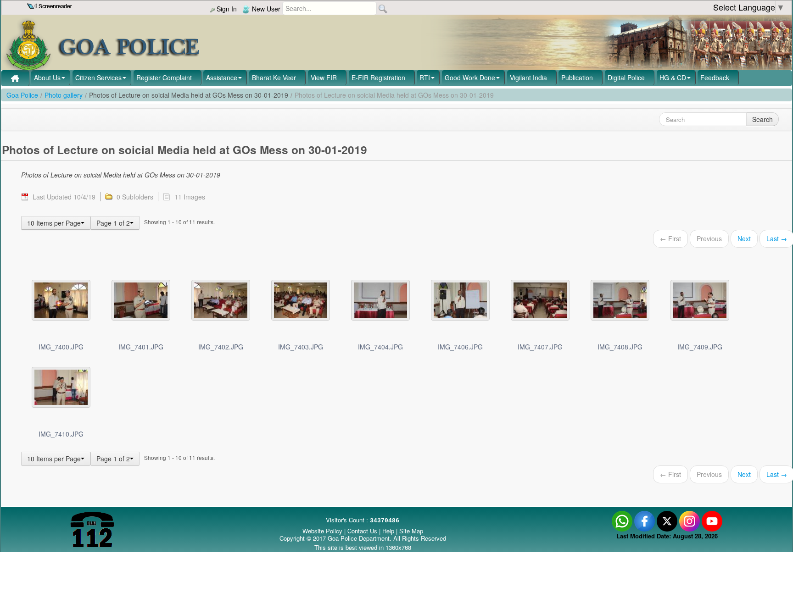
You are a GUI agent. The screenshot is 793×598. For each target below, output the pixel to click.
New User (265, 8)
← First (670, 238)
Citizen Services (98, 77)
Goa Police (22, 95)
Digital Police (626, 77)
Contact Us (362, 530)
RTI (424, 77)
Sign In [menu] (226, 8)
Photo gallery (64, 95)
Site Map (411, 530)
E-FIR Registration (378, 77)
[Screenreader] (51, 5)
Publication (577, 77)
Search (762, 119)
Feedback (714, 77)
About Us (47, 77)
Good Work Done (470, 77)
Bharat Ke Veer (274, 77)
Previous (709, 238)
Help (389, 530)
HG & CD (672, 77)
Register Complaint (164, 77)
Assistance (221, 77)
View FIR (324, 77)
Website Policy (322, 530)
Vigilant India (528, 77)
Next (744, 238)
